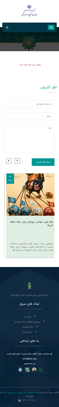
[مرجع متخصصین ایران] (19, 401)
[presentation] (17, 161)
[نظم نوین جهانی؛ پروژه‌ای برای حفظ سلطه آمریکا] (29, 195)
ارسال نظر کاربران (43, 162)
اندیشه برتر (27, 332)
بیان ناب (27, 317)
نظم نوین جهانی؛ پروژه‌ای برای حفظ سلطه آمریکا (29, 223)
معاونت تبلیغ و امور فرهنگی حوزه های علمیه (21, 393)
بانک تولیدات (27, 327)
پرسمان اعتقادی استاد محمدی (27, 322)
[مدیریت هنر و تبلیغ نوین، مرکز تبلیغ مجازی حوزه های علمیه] (30, 285)
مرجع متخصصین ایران (28, 400)
